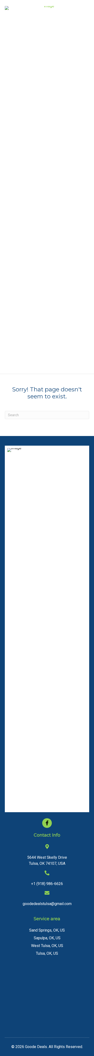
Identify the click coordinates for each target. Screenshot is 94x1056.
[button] (47, 823)
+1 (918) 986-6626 (47, 883)
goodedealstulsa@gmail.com (47, 903)
